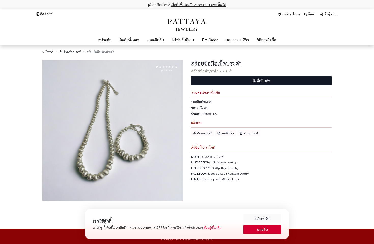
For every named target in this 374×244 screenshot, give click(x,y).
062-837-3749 (213, 157)
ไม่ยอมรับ (262, 218)
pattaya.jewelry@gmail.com (221, 179)
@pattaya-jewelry (225, 162)
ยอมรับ (262, 229)
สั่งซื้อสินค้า (261, 80)
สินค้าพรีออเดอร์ (70, 52)
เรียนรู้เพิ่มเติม (212, 227)
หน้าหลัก (48, 52)
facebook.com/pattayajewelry (228, 173)
